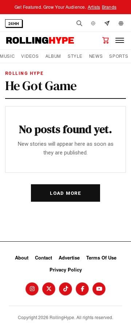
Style (75, 56)
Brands (109, 6)
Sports (118, 56)
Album (53, 56)
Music (7, 56)
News (96, 56)
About (21, 257)
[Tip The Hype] (107, 23)
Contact (43, 257)
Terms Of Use (101, 257)
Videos (30, 56)
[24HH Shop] (105, 40)
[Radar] (93, 23)
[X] (48, 288)
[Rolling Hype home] (40, 40)
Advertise (69, 257)
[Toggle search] (79, 23)
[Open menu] (119, 40)
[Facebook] (82, 288)
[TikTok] (65, 288)
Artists (94, 6)
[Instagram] (32, 288)
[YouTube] (99, 288)
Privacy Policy (65, 269)
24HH (13, 23)
